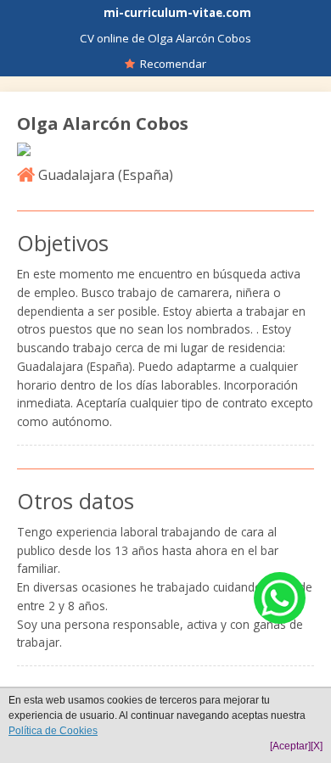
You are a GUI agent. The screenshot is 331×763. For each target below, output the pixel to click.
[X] (317, 746)
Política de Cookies (53, 731)
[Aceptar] (290, 746)
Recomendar (170, 63)
